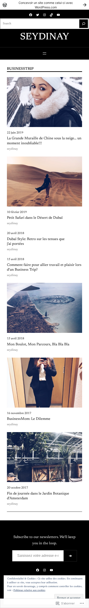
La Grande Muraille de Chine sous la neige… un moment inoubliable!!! (44, 141)
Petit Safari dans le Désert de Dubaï (35, 218)
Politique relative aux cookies (29, 590)
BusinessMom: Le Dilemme (28, 419)
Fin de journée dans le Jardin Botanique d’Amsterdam (38, 496)
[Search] (83, 23)
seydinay (12, 148)
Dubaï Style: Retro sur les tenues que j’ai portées (36, 241)
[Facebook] (30, 15)
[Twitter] (37, 15)
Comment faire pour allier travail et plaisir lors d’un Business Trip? (44, 267)
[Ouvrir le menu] (44, 53)
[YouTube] (58, 15)
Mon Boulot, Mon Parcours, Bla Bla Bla (38, 344)
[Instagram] (44, 15)
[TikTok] (51, 15)
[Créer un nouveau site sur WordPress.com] (44, 5)
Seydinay (44, 37)
